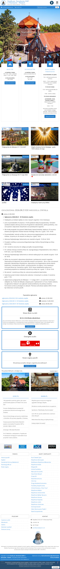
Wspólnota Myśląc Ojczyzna (38, 495)
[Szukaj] (57, 7)
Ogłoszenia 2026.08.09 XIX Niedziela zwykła (15, 304)
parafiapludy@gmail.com (7, 7)
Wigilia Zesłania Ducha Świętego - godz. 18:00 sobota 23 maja (43, 148)
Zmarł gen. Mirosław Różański (11, 430)
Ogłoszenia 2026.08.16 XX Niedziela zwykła (15, 301)
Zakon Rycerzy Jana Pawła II (38, 509)
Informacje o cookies (36, 566)
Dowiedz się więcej (30, 366)
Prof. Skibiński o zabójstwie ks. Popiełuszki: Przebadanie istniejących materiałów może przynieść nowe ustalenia (15, 435)
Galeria (3, 525)
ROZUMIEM (55, 567)
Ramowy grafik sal (6, 464)
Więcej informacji (29, 82)
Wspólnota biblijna (36, 490)
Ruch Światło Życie (36, 457)
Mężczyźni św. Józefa (37, 471)
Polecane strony (5, 529)
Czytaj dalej (29, 326)
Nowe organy (5, 467)
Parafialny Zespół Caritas (38, 485)
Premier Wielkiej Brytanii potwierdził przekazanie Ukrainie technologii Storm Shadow (14, 410)
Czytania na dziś (5, 520)
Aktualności (4, 522)
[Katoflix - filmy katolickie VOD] (38, 446)
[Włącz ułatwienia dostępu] (51, 2)
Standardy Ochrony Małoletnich (10, 462)
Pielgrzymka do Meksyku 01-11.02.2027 (14, 147)
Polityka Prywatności (24, 566)
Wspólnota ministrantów (38, 492)
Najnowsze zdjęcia (12, 371)
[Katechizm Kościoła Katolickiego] (8, 446)
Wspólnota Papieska (36, 500)
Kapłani (3, 460)
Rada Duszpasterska (37, 511)
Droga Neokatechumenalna (38, 483)
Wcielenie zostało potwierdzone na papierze (44, 406)
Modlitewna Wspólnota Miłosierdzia (41, 462)
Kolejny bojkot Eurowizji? (38, 423)
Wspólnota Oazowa (36, 497)
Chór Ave (33, 481)
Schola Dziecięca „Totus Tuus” (39, 488)
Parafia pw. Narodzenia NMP (18, 2)
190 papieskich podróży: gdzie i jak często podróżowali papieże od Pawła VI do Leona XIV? (15, 402)
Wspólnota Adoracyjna (37, 460)
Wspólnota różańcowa (37, 504)
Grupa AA (34, 476)
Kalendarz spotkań (6, 527)
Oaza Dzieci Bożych (36, 474)
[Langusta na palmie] (23, 446)
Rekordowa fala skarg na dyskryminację (42, 419)
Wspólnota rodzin (36, 502)
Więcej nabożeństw (9, 82)
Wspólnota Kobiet (36, 464)
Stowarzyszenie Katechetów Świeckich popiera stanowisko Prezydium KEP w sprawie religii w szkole (13, 424)
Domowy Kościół (35, 507)
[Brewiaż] (52, 446)
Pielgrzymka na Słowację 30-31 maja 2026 (15, 175)
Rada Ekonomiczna (36, 478)
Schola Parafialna (36, 469)
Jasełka (4, 202)
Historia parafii (5, 457)
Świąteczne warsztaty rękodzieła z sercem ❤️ (44, 175)
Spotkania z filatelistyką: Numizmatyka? (42, 410)
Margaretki (34, 467)
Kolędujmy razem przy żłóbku (40, 202)
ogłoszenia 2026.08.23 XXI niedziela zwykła (25, 210)
